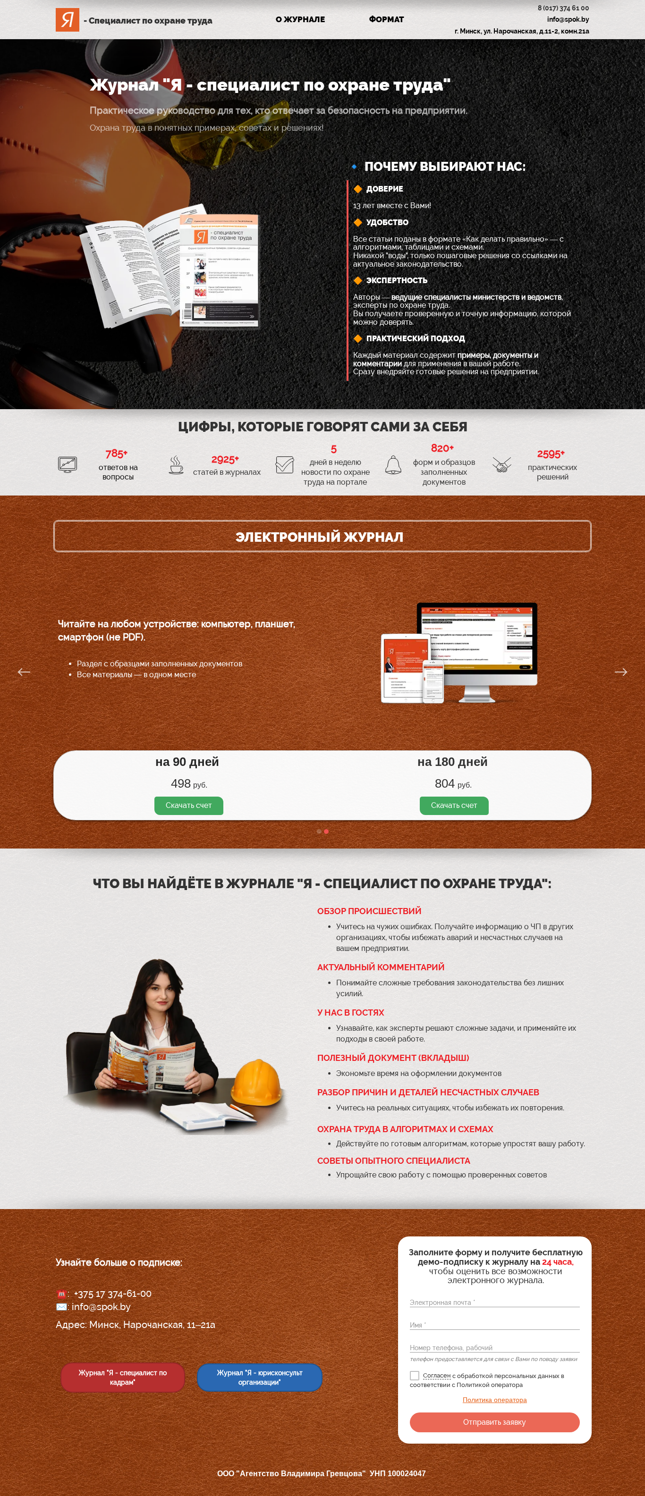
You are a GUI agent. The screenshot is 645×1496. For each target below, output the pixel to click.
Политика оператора (495, 1400)
